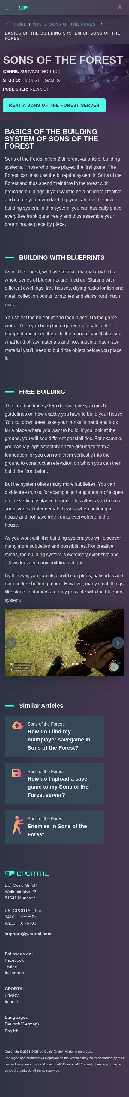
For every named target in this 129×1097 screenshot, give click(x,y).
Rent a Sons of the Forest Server (54, 105)
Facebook (14, 960)
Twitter (11, 966)
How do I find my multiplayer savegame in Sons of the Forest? (59, 740)
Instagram (14, 972)
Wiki (38, 24)
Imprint (11, 1001)
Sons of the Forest (73, 24)
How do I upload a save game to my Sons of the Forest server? (58, 787)
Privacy (12, 995)
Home (20, 24)
